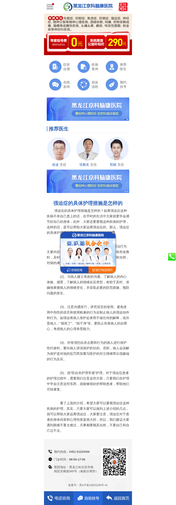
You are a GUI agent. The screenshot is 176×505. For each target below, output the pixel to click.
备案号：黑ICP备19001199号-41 (88, 485)
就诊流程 (95, 84)
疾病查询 (95, 67)
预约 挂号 (123, 84)
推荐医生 (123, 67)
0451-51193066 (79, 451)
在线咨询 (66, 84)
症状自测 (66, 67)
